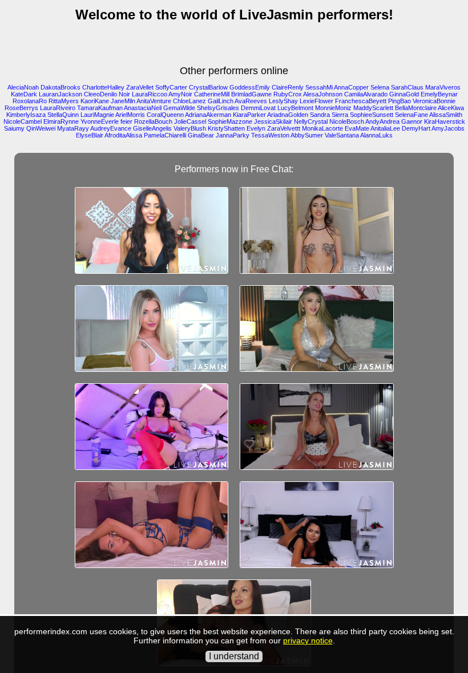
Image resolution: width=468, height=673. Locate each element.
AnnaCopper (351, 87)
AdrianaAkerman (208, 114)
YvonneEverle (99, 121)
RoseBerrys (21, 107)
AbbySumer (307, 135)
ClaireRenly (288, 87)
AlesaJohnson (322, 94)
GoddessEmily (249, 87)
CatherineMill (211, 94)
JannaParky (232, 135)
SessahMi (319, 87)
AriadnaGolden (287, 114)
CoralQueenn (165, 114)
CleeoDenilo (100, 94)
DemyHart (416, 128)
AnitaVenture (153, 101)
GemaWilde (179, 107)
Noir (124, 94)
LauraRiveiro (57, 107)
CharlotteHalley (103, 87)
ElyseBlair (89, 135)
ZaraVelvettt (283, 128)
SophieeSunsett (371, 114)
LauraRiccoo (149, 94)
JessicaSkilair (273, 121)
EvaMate (357, 128)
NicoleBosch (346, 121)
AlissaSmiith (445, 114)
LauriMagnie (97, 114)
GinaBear (201, 135)
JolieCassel (190, 121)
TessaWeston (270, 135)
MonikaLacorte (322, 128)
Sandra (320, 114)
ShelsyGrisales (218, 107)
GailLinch (220, 101)
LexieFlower (316, 101)
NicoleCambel (22, 121)
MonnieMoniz (333, 107)
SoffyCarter (171, 87)
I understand (234, 656)
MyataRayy (73, 128)
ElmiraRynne (61, 121)
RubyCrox (287, 94)
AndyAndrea (382, 121)
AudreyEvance (110, 128)
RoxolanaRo (30, 101)
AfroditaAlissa (123, 135)
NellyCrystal (311, 121)
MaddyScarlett (373, 107)
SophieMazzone (230, 121)
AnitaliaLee (385, 128)
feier (126, 121)
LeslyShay (283, 101)
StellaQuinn (63, 114)
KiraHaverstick (444, 121)
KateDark (24, 94)
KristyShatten (226, 128)
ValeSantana (342, 135)
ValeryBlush (190, 128)
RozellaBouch (153, 121)
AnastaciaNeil (143, 107)
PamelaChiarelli (165, 135)
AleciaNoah (23, 87)
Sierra (340, 114)
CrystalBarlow (208, 87)
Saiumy (14, 128)
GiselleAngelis (152, 128)
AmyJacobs (448, 128)
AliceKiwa (451, 107)
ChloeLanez (189, 101)
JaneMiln (123, 101)
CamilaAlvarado (366, 94)
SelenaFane (411, 114)
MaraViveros (443, 87)
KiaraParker (249, 114)
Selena (379, 87)
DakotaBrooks (60, 87)
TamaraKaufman (100, 107)
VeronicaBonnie (434, 101)
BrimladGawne (251, 94)
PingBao (399, 101)
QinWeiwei (40, 128)
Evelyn (256, 128)
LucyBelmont (295, 107)
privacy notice (308, 640)
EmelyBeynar (439, 94)
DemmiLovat (258, 107)
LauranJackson (60, 94)
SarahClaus (407, 87)
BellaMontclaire (416, 107)
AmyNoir (180, 94)
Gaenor (411, 121)
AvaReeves (251, 101)
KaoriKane (94, 101)
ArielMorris (130, 114)
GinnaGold (404, 94)
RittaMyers (64, 101)
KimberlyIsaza (26, 114)
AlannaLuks (376, 135)
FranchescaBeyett (360, 101)
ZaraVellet (140, 87)
